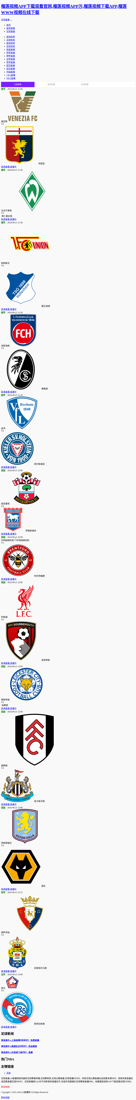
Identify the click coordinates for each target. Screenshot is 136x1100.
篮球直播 (10, 28)
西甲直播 (10, 53)
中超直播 (10, 72)
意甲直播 (10, 62)
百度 (8, 1073)
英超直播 (10, 49)
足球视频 (10, 46)
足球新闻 (10, 40)
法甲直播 (10, 59)
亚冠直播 (10, 69)
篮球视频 (10, 43)
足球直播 (5, 20)
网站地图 (5, 1097)
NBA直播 (10, 78)
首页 (8, 25)
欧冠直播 (10, 65)
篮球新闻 (10, 37)
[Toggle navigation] (11, 20)
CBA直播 (10, 75)
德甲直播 (10, 56)
